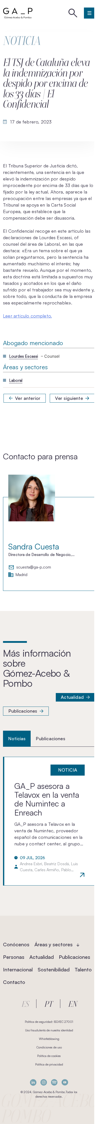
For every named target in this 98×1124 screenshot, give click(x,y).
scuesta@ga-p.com (33, 567)
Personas (13, 957)
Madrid (21, 575)
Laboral (15, 380)
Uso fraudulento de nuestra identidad (49, 1030)
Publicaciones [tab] (50, 738)
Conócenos (16, 944)
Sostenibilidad (54, 969)
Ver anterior (27, 398)
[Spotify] (54, 1082)
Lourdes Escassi (23, 356)
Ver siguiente (69, 398)
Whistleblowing (49, 1039)
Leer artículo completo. (27, 316)
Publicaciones (22, 711)
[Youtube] (65, 1082)
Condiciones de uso (49, 1047)
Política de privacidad (49, 1064)
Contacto (14, 982)
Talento (83, 969)
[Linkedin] (33, 1082)
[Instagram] (43, 1082)
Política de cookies (49, 1056)
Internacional (18, 969)
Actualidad (72, 697)
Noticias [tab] (17, 738)
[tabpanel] (49, 821)
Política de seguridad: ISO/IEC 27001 (49, 1022)
